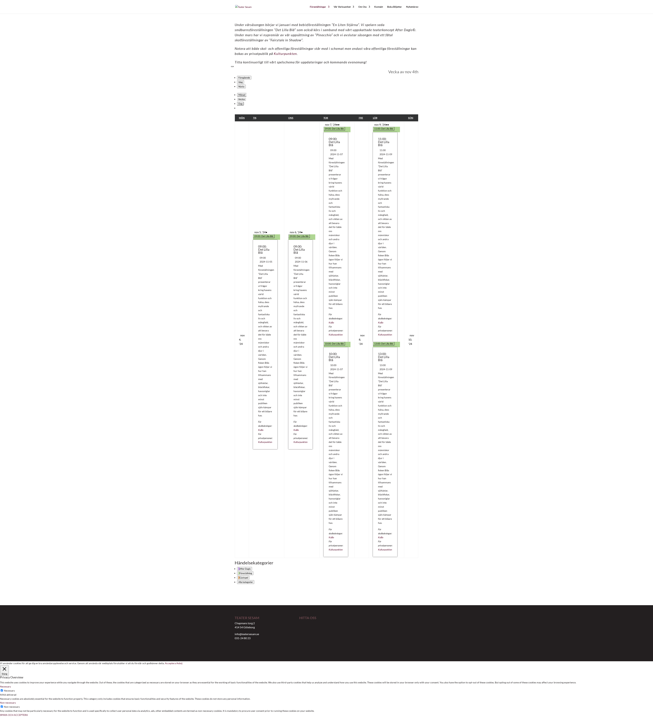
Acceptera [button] (170, 663)
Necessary (9, 690)
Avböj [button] (179, 663)
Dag (240, 103)
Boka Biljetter (394, 7)
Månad (241, 94)
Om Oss (362, 7)
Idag (240, 82)
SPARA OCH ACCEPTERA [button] (14, 714)
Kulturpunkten (285, 53)
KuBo (260, 429)
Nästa (241, 86)
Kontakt (378, 7)
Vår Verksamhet (342, 7)
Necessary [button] (5, 686)
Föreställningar (318, 7)
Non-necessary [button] (8, 702)
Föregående (244, 77)
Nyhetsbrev (412, 7)
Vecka (241, 99)
